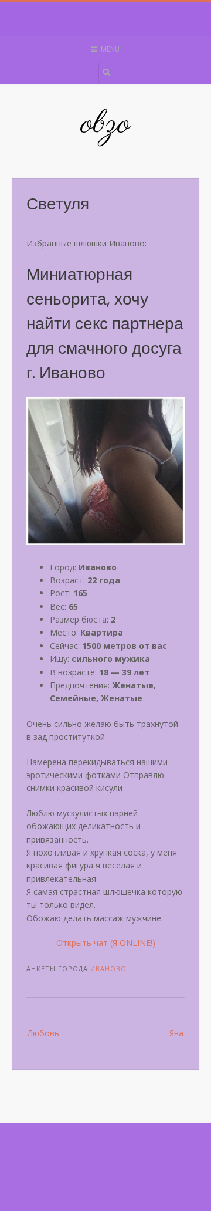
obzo (105, 124)
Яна (176, 1033)
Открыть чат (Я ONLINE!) (105, 942)
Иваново (108, 968)
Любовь (43, 1033)
